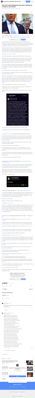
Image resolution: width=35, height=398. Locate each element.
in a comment (6, 77)
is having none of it (10, 203)
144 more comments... (5, 354)
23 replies (6, 310)
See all (4, 378)
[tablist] (5, 295)
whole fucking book (9, 54)
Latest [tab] (5, 358)
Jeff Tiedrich (5, 303)
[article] (17, 362)
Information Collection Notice (17, 379)
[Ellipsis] (32, 303)
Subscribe (28, 1)
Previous (5, 289)
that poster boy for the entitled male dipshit (21, 35)
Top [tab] (2, 358)
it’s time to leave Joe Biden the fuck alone (10, 360)
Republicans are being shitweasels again (8, 362)
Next (30, 289)
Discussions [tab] (8, 358)
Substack (13, 396)
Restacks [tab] (7, 295)
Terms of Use (21, 378)
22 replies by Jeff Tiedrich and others (10, 350)
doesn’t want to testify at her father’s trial (22, 190)
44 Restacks (12, 283)
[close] (25, 364)
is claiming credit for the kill (15, 235)
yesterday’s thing (14, 77)
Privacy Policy (24, 379)
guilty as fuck (8, 161)
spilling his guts (7, 37)
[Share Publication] (24, 1)
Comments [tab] (4, 295)
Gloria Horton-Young (7, 313)
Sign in (32, 1)
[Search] (22, 1)
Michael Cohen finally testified (7, 134)
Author (5, 304)
